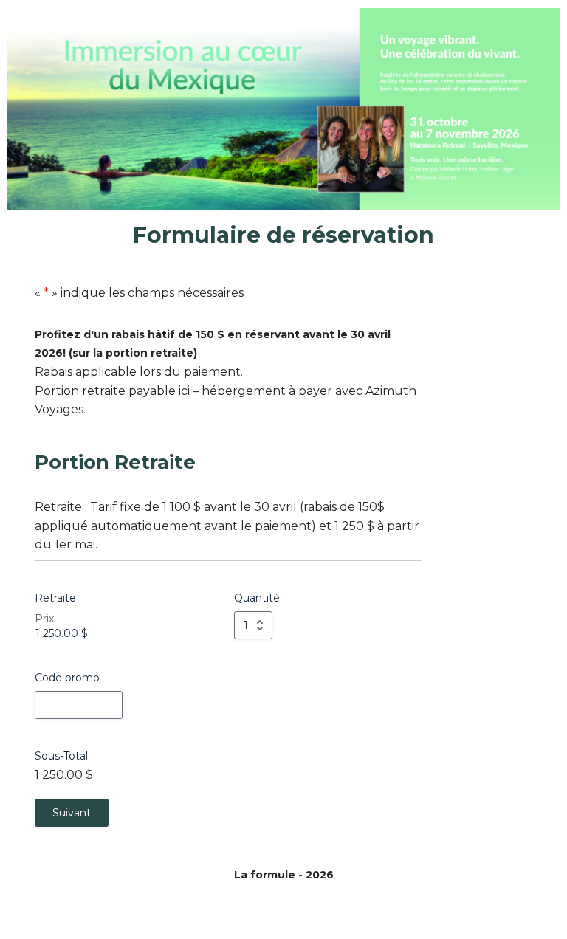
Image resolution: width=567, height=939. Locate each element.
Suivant (71, 812)
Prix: (45, 618)
